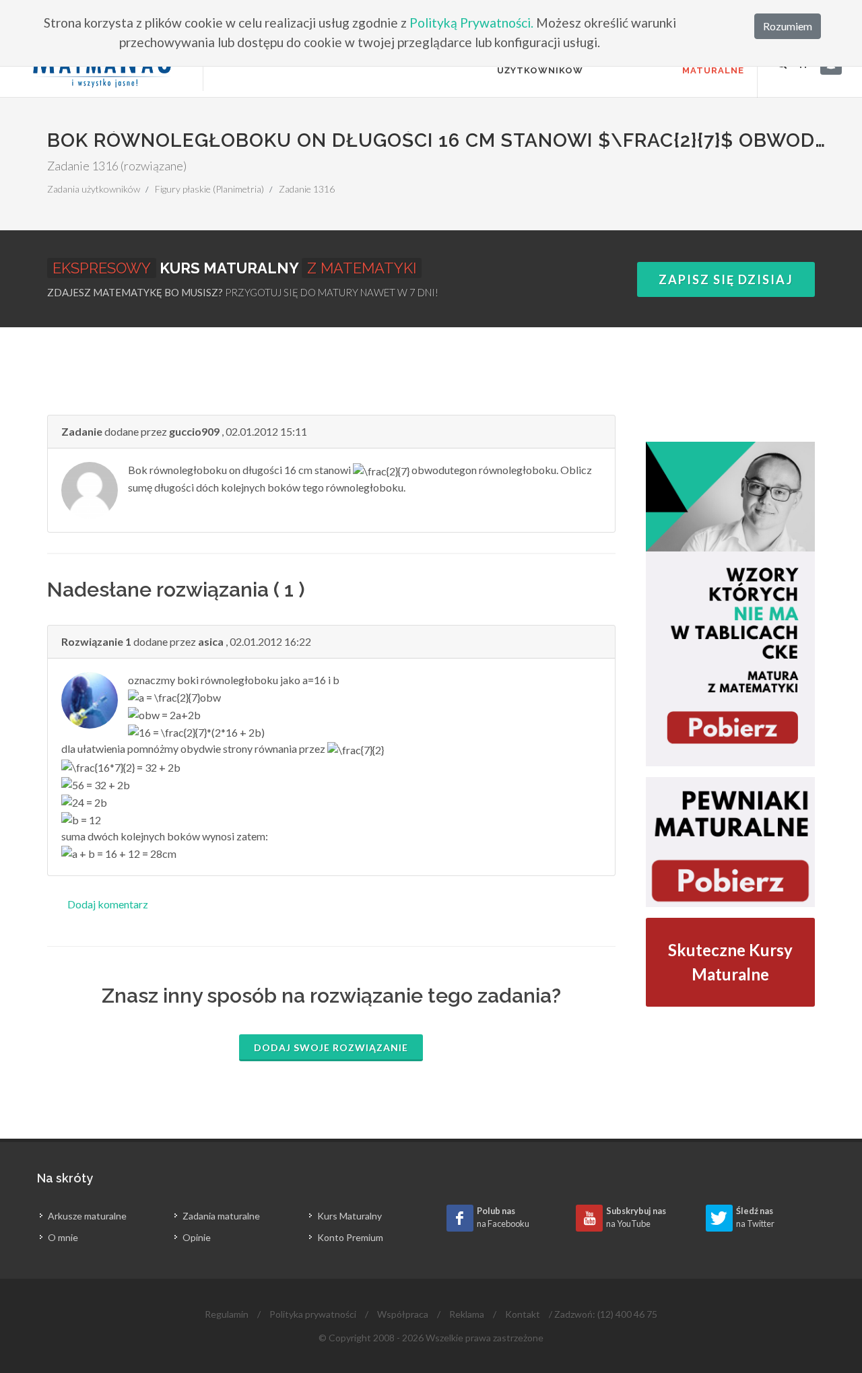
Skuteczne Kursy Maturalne (730, 962)
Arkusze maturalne (87, 1215)
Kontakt (522, 1314)
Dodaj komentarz (107, 904)
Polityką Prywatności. (471, 22)
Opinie (197, 1237)
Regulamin (226, 1314)
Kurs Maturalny (349, 1215)
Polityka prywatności (312, 1314)
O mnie (63, 1237)
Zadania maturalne (221, 1215)
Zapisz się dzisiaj (726, 279)
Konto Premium (350, 1237)
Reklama (466, 1314)
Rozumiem (787, 26)
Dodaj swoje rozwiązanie (331, 1047)
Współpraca (402, 1314)
